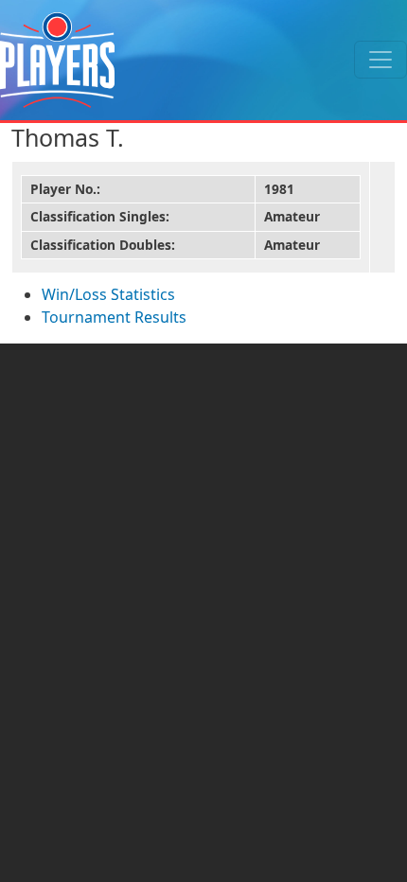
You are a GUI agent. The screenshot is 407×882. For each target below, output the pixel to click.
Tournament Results (114, 317)
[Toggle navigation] (380, 60)
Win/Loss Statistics (108, 294)
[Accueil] (57, 60)
